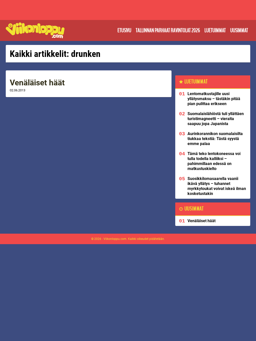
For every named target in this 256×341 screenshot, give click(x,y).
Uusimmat (239, 30)
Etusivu (124, 30)
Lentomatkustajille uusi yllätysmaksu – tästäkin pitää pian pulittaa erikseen (214, 98)
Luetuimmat (215, 30)
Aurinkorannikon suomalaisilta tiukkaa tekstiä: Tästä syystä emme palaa (215, 138)
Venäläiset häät (37, 82)
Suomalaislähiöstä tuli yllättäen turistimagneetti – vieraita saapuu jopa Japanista (216, 118)
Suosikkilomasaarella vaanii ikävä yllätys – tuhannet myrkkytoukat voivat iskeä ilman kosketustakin (217, 186)
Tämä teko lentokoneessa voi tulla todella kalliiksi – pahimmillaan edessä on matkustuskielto (214, 161)
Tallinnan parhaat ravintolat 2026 (168, 30)
